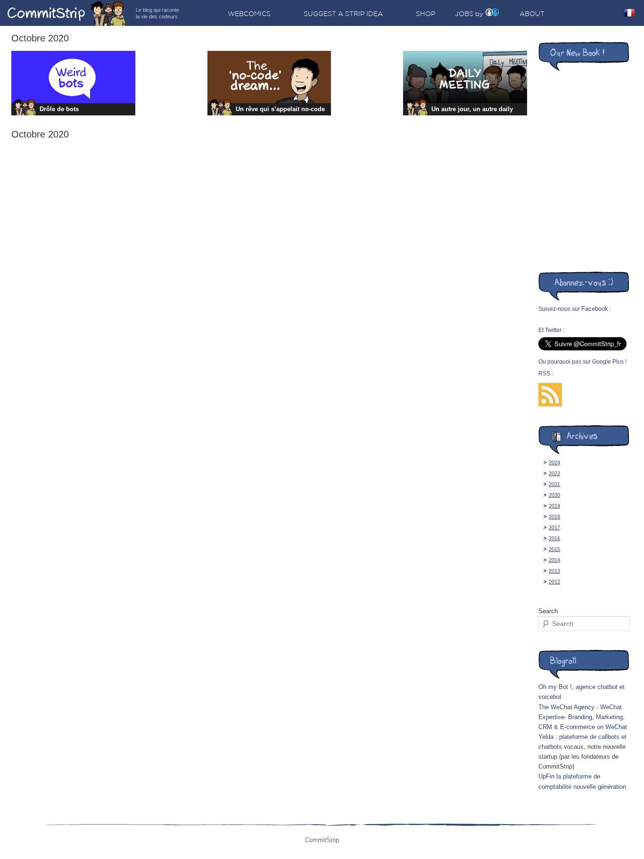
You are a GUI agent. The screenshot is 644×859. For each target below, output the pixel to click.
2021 (554, 484)
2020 (554, 495)
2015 (554, 549)
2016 (554, 538)
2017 (554, 527)
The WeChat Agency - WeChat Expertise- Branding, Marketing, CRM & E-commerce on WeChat (582, 717)
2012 (554, 581)
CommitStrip (67, 13)
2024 (554, 462)
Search (548, 611)
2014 (554, 560)
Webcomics (249, 13)
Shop (425, 13)
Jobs (464, 13)
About (532, 13)
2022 (554, 473)
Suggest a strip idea (343, 13)
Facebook (594, 308)
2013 (554, 571)
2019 (554, 506)
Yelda (545, 736)
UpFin (546, 776)
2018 (554, 516)
